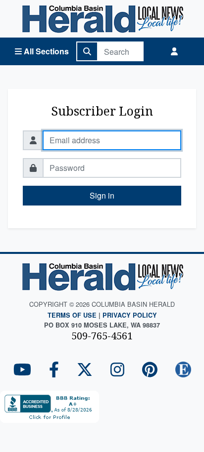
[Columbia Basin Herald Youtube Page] (22, 370)
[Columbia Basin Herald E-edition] (183, 370)
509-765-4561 (102, 335)
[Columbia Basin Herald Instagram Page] (117, 370)
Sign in (102, 195)
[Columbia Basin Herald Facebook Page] (54, 370)
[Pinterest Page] (149, 370)
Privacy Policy (129, 315)
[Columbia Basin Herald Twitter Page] (85, 370)
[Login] (174, 51)
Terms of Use (72, 315)
